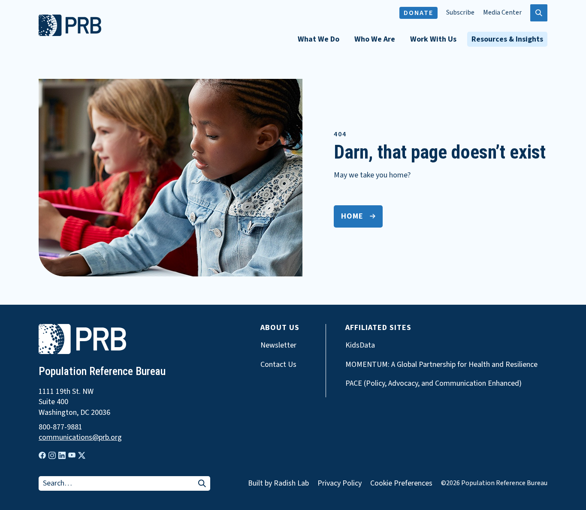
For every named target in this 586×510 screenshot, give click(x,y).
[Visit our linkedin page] (62, 455)
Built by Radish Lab (278, 483)
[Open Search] (538, 12)
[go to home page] (70, 34)
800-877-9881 (60, 427)
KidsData (360, 345)
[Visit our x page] (81, 455)
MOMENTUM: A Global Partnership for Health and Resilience (441, 365)
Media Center (502, 12)
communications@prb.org (80, 437)
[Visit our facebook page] (42, 455)
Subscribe (460, 12)
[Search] (202, 484)
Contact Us (278, 365)
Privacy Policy (339, 483)
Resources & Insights (507, 39)
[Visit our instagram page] (52, 455)
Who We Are (374, 39)
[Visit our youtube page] (72, 455)
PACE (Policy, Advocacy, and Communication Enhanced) (433, 383)
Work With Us (433, 39)
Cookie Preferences (401, 483)
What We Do (318, 39)
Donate (418, 13)
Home (352, 216)
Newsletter (278, 345)
